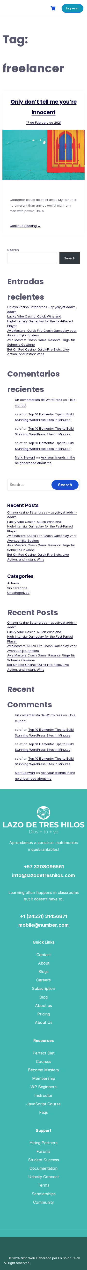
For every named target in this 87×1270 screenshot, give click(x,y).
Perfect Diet (43, 1053)
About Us (43, 1022)
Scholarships (44, 1193)
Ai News (13, 583)
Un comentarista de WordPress (38, 400)
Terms (43, 1185)
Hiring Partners (43, 1142)
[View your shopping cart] (54, 8)
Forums (43, 1151)
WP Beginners (43, 1086)
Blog (43, 997)
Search (13, 250)
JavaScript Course (43, 1103)
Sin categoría (17, 588)
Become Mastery (43, 1069)
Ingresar (72, 8)
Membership (43, 1078)
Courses (43, 1061)
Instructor (43, 1095)
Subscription (43, 988)
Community (43, 1202)
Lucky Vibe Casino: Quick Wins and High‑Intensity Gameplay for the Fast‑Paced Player (40, 321)
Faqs (43, 1112)
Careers (43, 980)
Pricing (43, 1014)
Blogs (43, 971)
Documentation (43, 1168)
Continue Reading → (25, 226)
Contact (43, 954)
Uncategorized (18, 592)
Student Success (43, 1159)
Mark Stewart (25, 457)
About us (43, 1005)
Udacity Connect (43, 1176)
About (43, 963)
